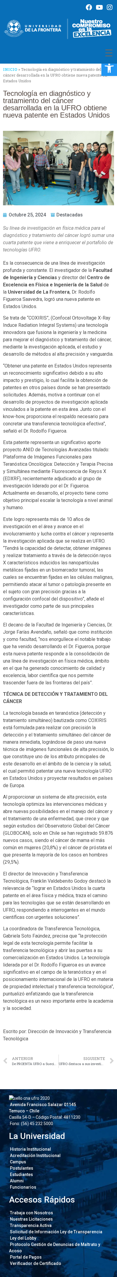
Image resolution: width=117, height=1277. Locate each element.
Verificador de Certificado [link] (35, 1263)
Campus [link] (17, 1161)
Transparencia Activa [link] (30, 1225)
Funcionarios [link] (22, 1187)
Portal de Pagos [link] (25, 1257)
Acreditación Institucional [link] (35, 1155)
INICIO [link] (10, 69)
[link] (109, 68)
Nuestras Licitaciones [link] (31, 1219)
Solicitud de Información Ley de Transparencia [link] (55, 1231)
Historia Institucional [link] (30, 1149)
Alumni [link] (16, 1180)
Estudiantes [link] (21, 1174)
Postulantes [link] (21, 1168)
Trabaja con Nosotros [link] (31, 1212)
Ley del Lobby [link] (22, 1238)
